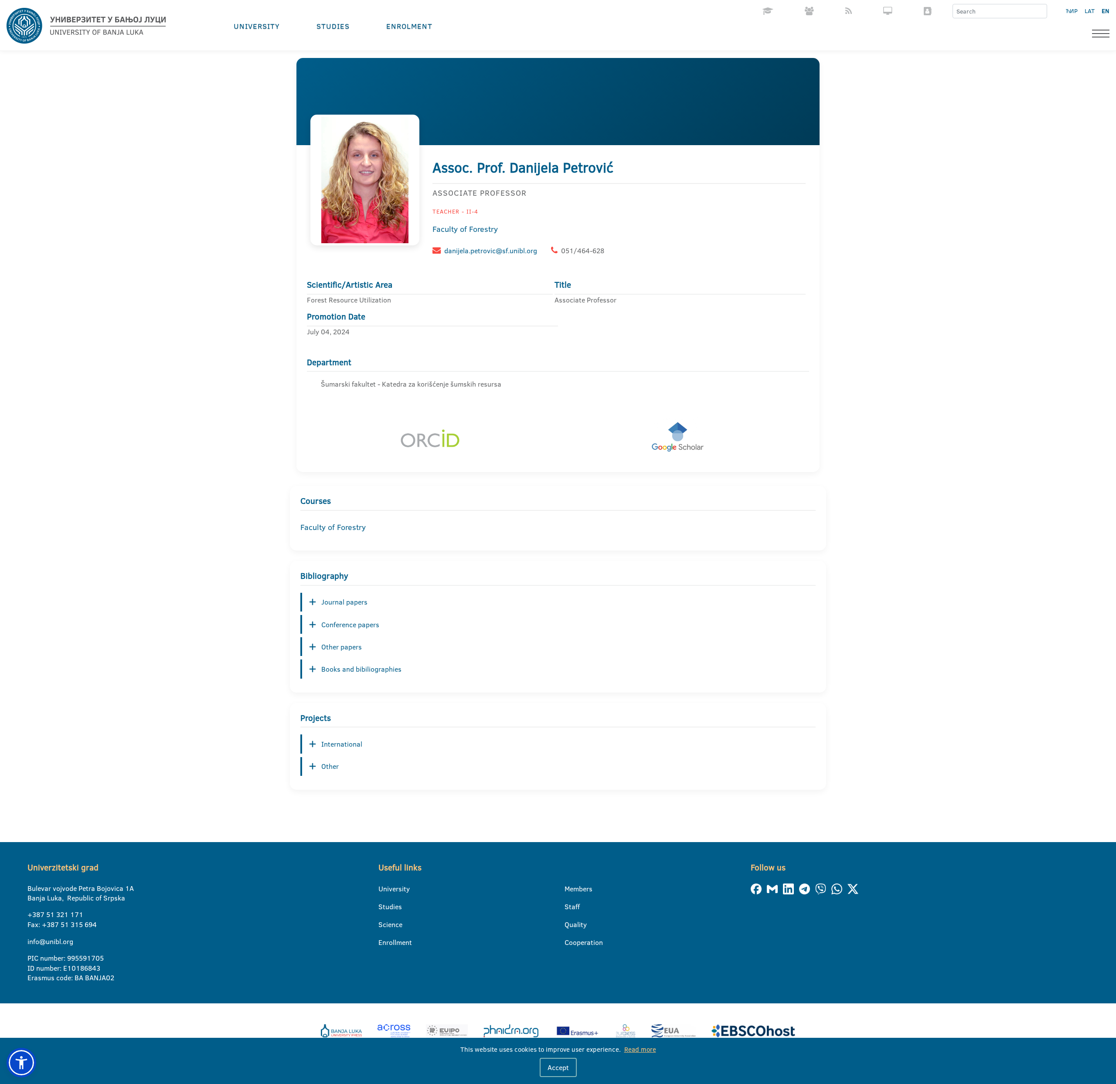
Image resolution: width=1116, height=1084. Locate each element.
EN (1105, 11)
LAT (1090, 11)
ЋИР (1072, 11)
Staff (570, 906)
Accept (558, 1067)
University (257, 26)
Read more (640, 1049)
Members (570, 889)
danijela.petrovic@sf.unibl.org (490, 250)
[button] (21, 1062)
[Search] (1040, 11)
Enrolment (409, 26)
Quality (570, 924)
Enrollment (383, 942)
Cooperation (570, 942)
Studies (333, 26)
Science (383, 924)
